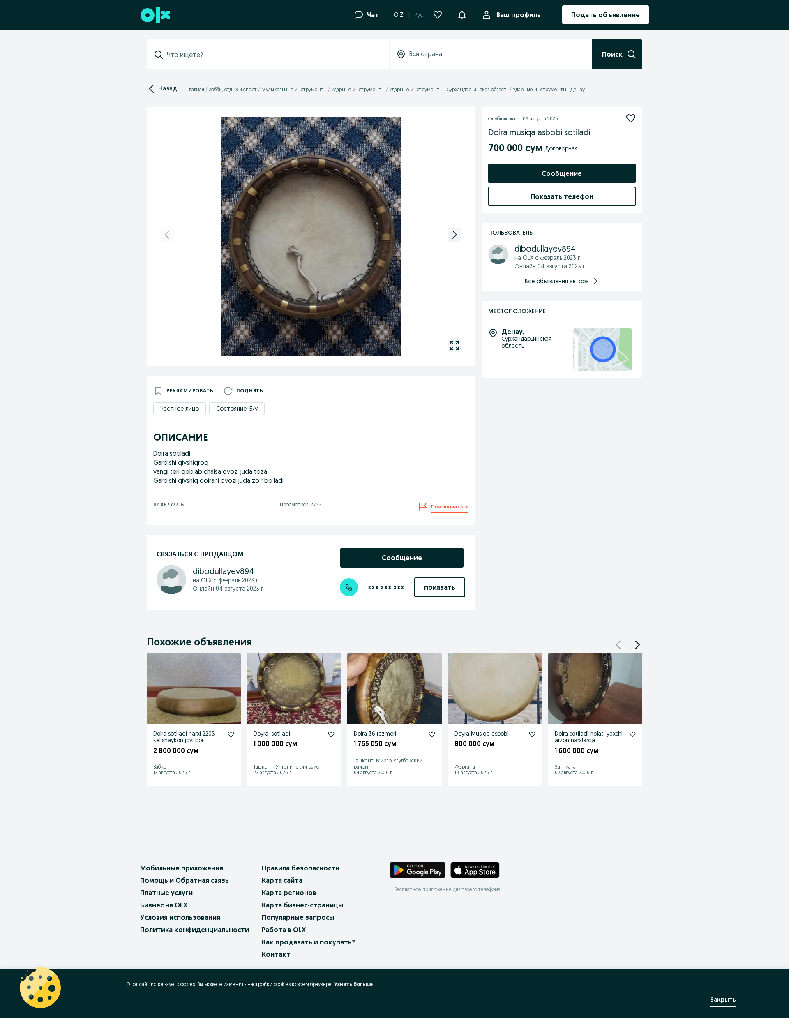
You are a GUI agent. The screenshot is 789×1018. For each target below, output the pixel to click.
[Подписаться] (631, 118)
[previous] (167, 235)
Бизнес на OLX (163, 905)
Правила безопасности (300, 868)
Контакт (276, 954)
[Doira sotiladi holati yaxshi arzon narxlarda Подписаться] (632, 734)
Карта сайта (282, 880)
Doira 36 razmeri (375, 733)
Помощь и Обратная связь (184, 880)
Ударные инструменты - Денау (549, 89)
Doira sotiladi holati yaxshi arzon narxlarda (589, 737)
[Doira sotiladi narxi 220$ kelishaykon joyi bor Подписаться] (231, 734)
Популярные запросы (298, 917)
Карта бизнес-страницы (302, 905)
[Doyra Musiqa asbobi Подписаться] (532, 734)
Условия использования (180, 917)
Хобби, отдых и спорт (233, 89)
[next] (454, 235)
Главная (195, 89)
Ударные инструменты (358, 89)
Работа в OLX (284, 930)
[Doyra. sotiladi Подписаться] (331, 734)
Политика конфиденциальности (194, 930)
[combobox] (273, 54)
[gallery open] (454, 345)
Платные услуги (166, 893)
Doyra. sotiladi (272, 733)
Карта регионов (289, 893)
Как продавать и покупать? (308, 942)
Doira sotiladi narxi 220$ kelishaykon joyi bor (184, 737)
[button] (462, 14)
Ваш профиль (518, 15)
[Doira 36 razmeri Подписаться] (432, 734)
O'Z (399, 14)
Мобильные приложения (181, 868)
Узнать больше (353, 984)
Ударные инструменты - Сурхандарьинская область (448, 89)
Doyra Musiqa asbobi (481, 733)
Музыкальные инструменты (294, 89)
